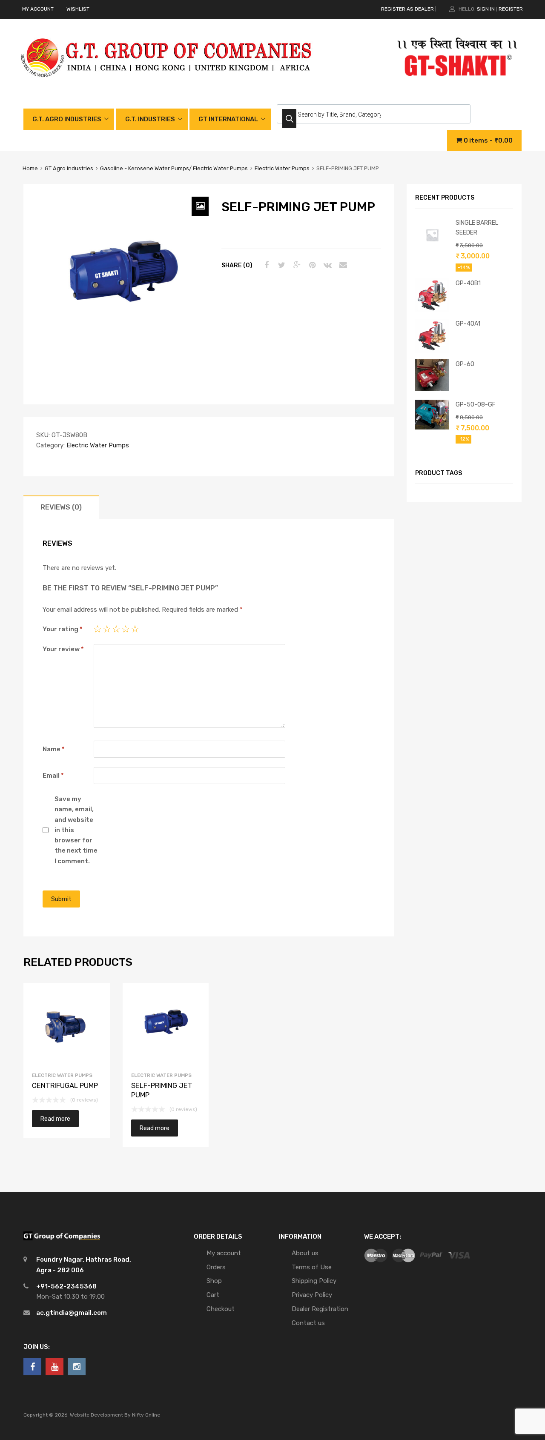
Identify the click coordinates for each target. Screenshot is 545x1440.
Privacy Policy (312, 1295)
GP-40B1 (468, 283)
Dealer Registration (320, 1309)
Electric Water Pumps (282, 168)
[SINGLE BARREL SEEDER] (432, 249)
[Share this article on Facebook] (265, 265)
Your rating (63, 629)
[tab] (61, 507)
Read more (55, 1118)
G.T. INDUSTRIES (150, 119)
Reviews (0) (61, 507)
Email (53, 775)
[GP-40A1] (432, 350)
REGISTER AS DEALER (407, 9)
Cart (213, 1295)
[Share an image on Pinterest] (311, 265)
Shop (214, 1281)
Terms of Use (312, 1267)
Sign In (486, 9)
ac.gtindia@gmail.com (71, 1313)
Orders (216, 1267)
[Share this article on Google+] (295, 265)
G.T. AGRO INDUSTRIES (66, 119)
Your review (63, 649)
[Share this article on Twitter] (280, 265)
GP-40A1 (468, 323)
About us (305, 1253)
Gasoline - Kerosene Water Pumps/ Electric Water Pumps (174, 168)
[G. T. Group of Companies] (166, 86)
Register (511, 9)
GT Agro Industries (69, 168)
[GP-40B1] (432, 310)
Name (54, 749)
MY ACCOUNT (38, 9)
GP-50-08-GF (476, 404)
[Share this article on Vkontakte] (326, 265)
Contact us (308, 1323)
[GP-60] (432, 389)
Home (30, 168)
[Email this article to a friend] (341, 265)
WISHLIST (77, 9)
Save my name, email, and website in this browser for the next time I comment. (76, 830)
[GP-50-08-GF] (432, 427)
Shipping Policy (314, 1281)
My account (224, 1253)
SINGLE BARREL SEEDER (477, 227)
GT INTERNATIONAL (228, 119)
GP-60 (465, 364)
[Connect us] (32, 1367)
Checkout (221, 1309)
